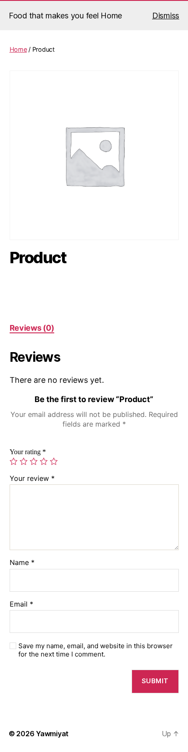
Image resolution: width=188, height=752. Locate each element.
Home (18, 49)
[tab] (32, 328)
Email (21, 604)
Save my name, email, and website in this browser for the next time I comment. (95, 650)
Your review (32, 479)
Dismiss (165, 15)
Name (22, 563)
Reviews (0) (32, 327)
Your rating (28, 452)
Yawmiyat (52, 733)
